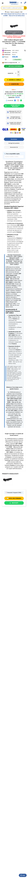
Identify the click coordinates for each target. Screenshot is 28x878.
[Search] (25, 8)
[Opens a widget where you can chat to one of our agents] (23, 875)
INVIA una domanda (14, 498)
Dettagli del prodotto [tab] (14, 143)
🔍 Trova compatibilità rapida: (12, 153)
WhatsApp (15, 503)
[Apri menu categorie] (3, 3)
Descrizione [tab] (14, 139)
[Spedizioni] (14, 131)
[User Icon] (21, 3)
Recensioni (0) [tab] (14, 147)
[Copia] (25, 50)
